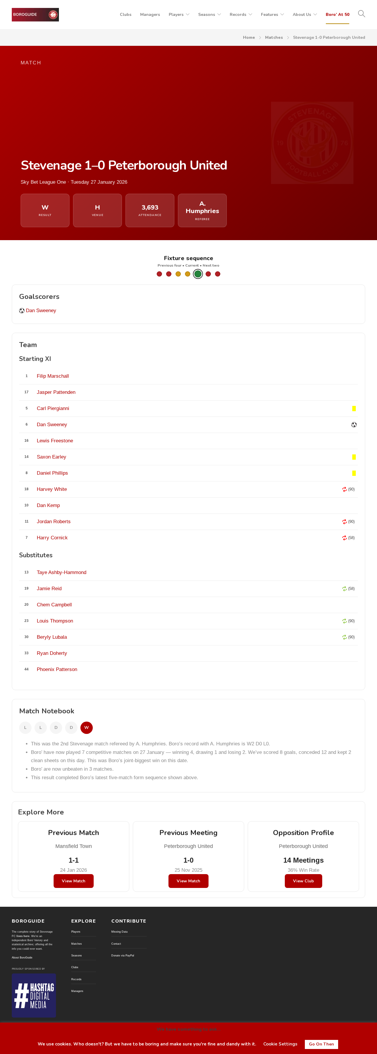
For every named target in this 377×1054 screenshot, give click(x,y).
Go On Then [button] (321, 1044)
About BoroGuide (22, 957)
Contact (116, 943)
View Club (303, 881)
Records (238, 14)
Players (176, 14)
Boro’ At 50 (337, 14)
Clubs (125, 14)
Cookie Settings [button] (280, 1044)
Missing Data (119, 931)
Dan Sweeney (41, 310)
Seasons (206, 14)
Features (269, 14)
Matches (274, 37)
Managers (150, 14)
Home (249, 37)
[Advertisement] (132, 112)
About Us (302, 14)
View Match (73, 881)
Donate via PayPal (122, 955)
